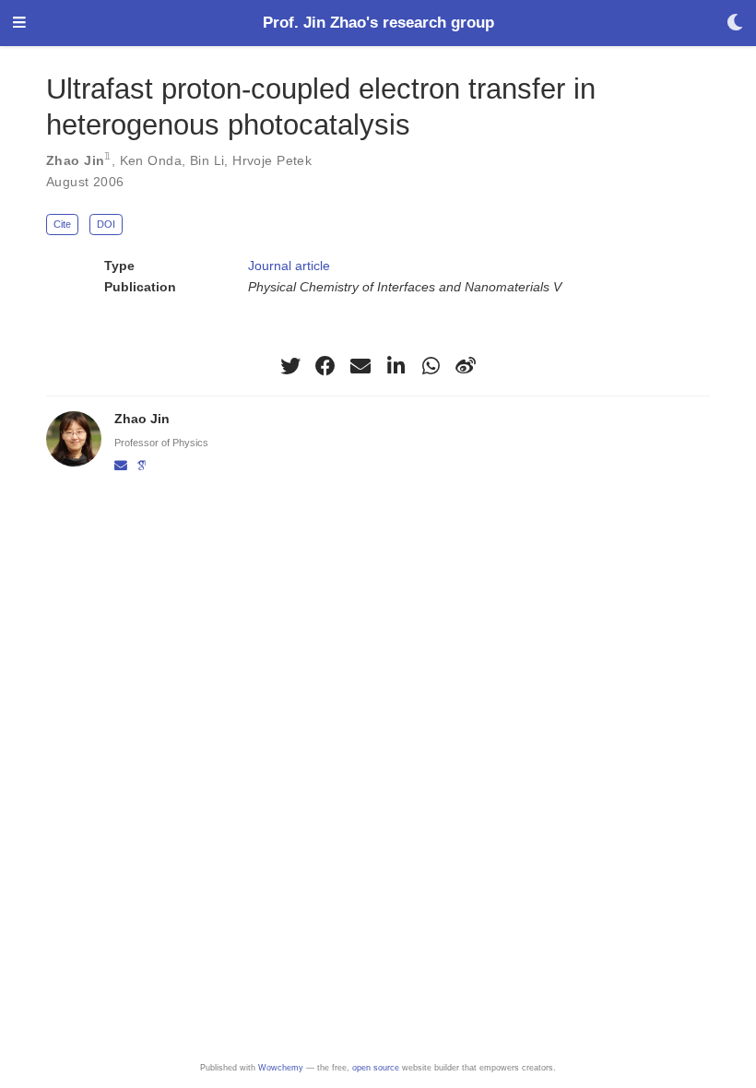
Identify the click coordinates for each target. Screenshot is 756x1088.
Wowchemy (280, 1067)
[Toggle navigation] (19, 23)
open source (375, 1067)
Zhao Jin (75, 160)
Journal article (289, 265)
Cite (62, 224)
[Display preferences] (734, 23)
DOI (106, 224)
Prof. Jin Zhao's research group (378, 22)
